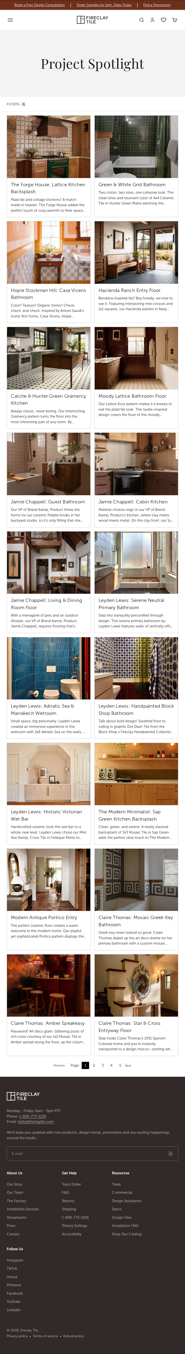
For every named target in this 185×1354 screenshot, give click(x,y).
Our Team (15, 1192)
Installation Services (23, 1209)
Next (128, 1065)
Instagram (15, 1260)
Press (11, 1226)
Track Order (71, 1184)
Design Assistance (126, 1201)
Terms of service (45, 1336)
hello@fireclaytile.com (36, 1121)
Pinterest (14, 1285)
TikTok (12, 1268)
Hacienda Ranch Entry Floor (129, 290)
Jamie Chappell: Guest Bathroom (48, 502)
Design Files (122, 1217)
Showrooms (16, 1217)
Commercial (122, 1192)
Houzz (12, 1277)
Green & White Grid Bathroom (132, 184)
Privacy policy (17, 1336)
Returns (68, 1201)
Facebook (15, 1293)
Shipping (69, 1209)
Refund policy (73, 1336)
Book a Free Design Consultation (39, 5)
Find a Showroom (157, 5)
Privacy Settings (74, 1226)
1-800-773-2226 (32, 1116)
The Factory (16, 1201)
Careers (13, 1234)
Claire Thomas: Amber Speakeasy (48, 1023)
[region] (92, 5)
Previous (59, 1065)
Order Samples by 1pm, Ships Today (104, 5)
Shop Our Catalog (127, 1234)
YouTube (13, 1301)
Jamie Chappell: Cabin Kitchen (133, 502)
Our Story (14, 1184)
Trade (116, 1184)
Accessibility (71, 1234)
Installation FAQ (125, 1226)
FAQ (65, 1192)
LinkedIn (14, 1310)
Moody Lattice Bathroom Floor (132, 396)
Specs (117, 1209)
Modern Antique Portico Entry (44, 917)
